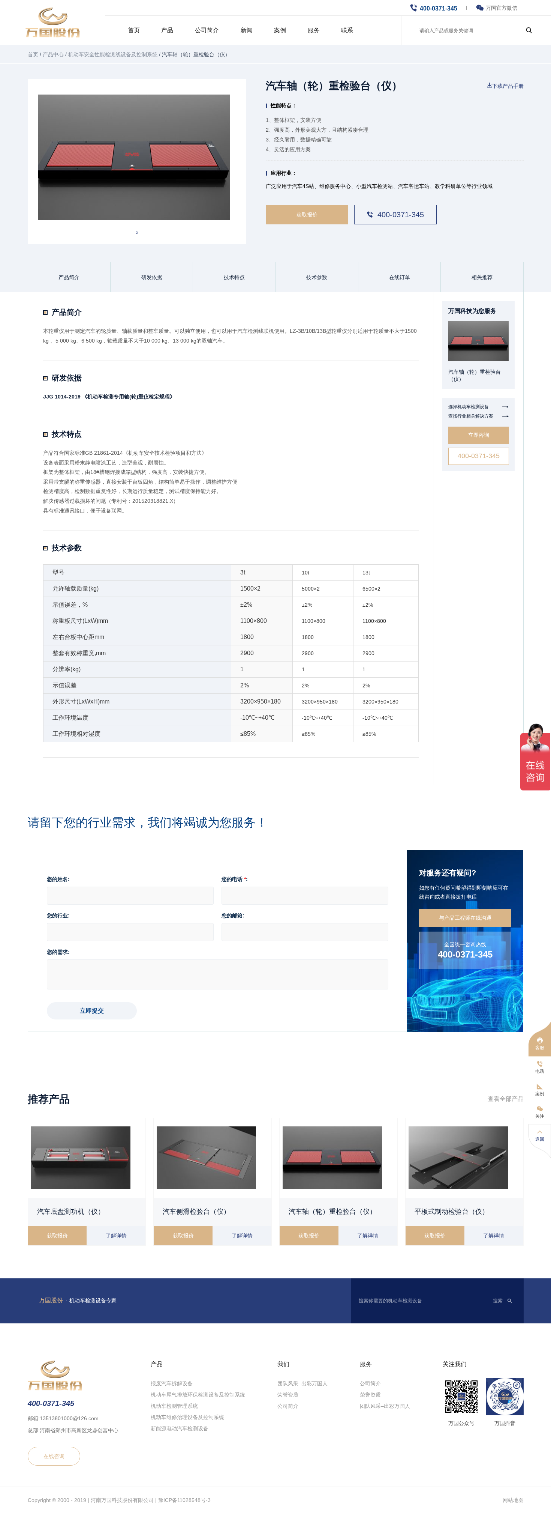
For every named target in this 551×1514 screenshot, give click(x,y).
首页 (134, 30)
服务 (314, 30)
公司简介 (207, 30)
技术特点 (234, 277)
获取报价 (306, 215)
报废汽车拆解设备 (172, 1383)
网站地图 (513, 1500)
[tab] (137, 233)
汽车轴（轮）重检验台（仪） (332, 1211)
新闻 (247, 30)
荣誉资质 (287, 1395)
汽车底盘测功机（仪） (71, 1211)
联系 (347, 30)
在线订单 (399, 277)
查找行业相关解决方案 (478, 416)
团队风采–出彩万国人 (302, 1383)
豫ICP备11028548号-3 (184, 1500)
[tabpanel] (136, 157)
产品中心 (53, 54)
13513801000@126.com (69, 1418)
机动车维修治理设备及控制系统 (187, 1417)
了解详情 (116, 1236)
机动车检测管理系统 (174, 1406)
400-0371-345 (438, 8)
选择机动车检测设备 (478, 406)
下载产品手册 (508, 86)
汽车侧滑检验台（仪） (196, 1211)
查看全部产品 (506, 1099)
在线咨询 (53, 1456)
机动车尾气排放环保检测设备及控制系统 (198, 1395)
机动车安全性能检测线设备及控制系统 (112, 54)
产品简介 (68, 277)
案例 (280, 30)
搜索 (498, 1301)
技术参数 (316, 277)
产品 (167, 30)
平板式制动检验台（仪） (452, 1211)
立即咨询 (478, 435)
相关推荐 (482, 277)
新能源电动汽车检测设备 (179, 1428)
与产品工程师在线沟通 (465, 918)
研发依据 (151, 277)
